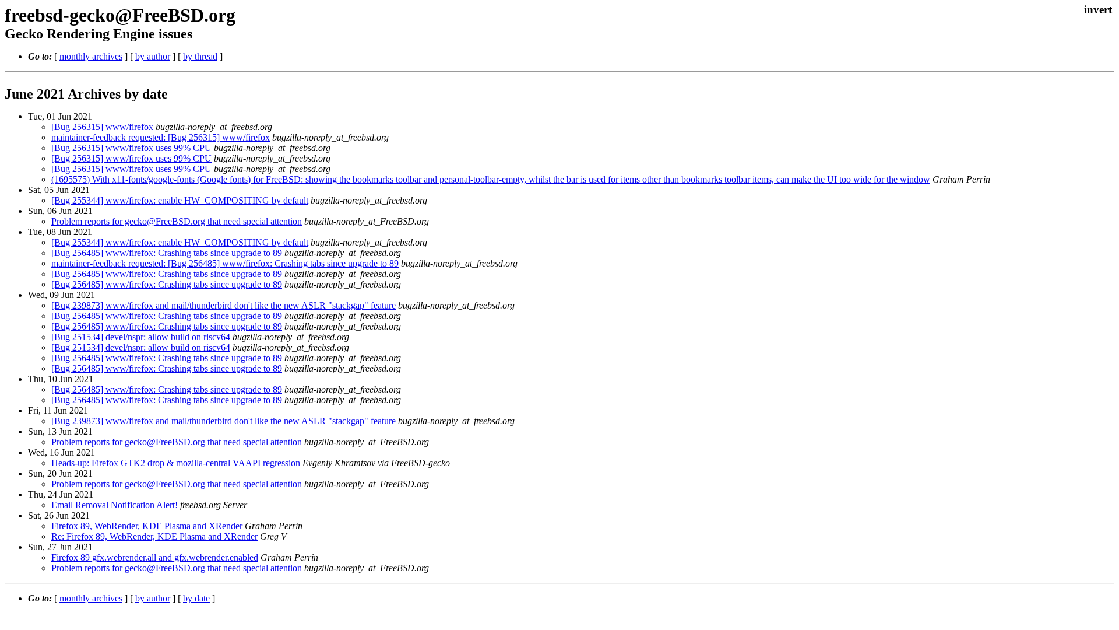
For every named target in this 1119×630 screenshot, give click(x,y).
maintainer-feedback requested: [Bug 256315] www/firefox (160, 137)
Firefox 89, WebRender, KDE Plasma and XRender (146, 526)
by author (152, 56)
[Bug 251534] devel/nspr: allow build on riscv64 (140, 337)
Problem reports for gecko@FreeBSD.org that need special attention (176, 221)
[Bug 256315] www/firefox (102, 127)
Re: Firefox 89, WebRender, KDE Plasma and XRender (154, 536)
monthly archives (90, 56)
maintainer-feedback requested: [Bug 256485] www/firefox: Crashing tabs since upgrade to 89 (225, 263)
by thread (200, 56)
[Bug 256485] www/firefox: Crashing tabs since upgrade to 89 (166, 253)
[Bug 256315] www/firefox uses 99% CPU (131, 148)
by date (196, 598)
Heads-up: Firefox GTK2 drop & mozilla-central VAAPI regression (175, 463)
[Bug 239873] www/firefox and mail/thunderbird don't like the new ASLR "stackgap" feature (223, 305)
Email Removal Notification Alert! (114, 505)
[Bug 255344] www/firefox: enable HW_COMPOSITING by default (179, 200)
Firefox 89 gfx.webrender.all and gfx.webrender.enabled (154, 557)
